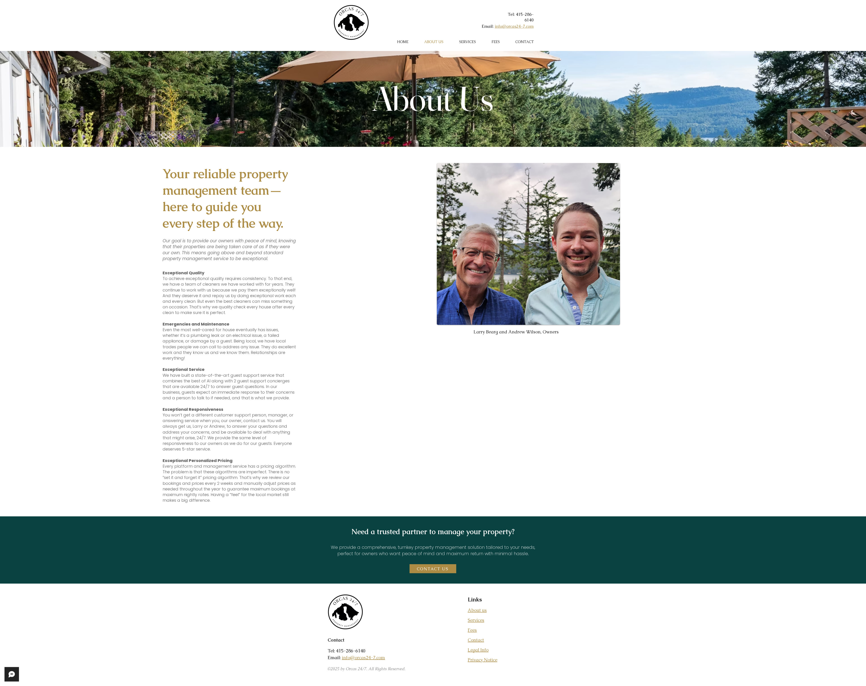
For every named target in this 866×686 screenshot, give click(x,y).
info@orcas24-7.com (514, 26)
